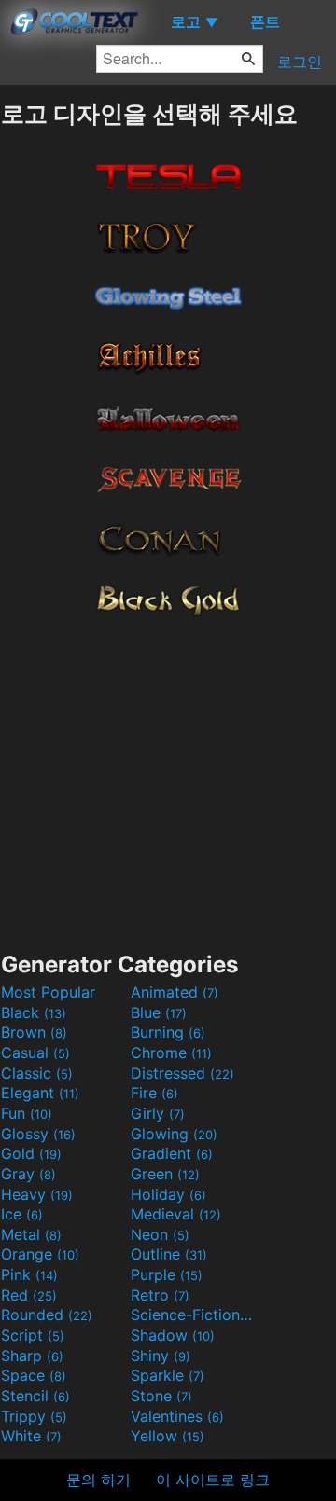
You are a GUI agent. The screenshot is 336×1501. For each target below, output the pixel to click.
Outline (169, 1254)
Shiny (160, 1355)
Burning (168, 1032)
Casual (35, 1052)
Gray (28, 1173)
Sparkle (167, 1375)
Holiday (168, 1194)
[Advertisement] (168, 779)
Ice (22, 1214)
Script (32, 1335)
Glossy (38, 1133)
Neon (160, 1234)
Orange (40, 1254)
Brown (34, 1032)
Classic (37, 1073)
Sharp (32, 1355)
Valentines (177, 1416)
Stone (161, 1395)
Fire (154, 1092)
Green (165, 1173)
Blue (159, 1012)
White (31, 1435)
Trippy (34, 1416)
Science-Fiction (193, 1314)
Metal (31, 1234)
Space (33, 1375)
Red (29, 1295)
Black (33, 1012)
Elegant (40, 1092)
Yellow (167, 1435)
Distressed (182, 1073)
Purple (167, 1274)
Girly (158, 1113)
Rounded (46, 1314)
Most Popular (48, 992)
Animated (174, 992)
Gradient (172, 1153)
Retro (160, 1295)
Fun (26, 1113)
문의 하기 (98, 1479)
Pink (29, 1274)
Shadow (173, 1335)
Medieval (176, 1214)
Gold (31, 1153)
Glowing (174, 1133)
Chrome (171, 1052)
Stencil (35, 1395)
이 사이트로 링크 (213, 1479)
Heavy (37, 1194)
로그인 (299, 61)
